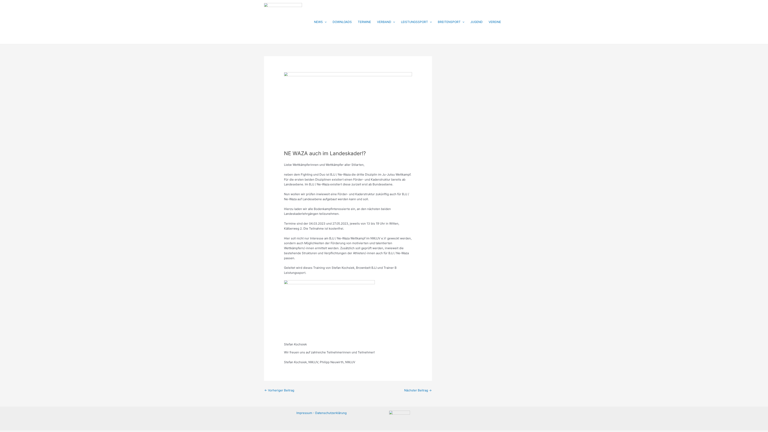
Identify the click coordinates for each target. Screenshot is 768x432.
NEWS (318, 22)
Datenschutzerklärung (331, 413)
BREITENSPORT (449, 22)
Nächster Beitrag (418, 390)
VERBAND (384, 22)
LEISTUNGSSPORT (414, 22)
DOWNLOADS (342, 22)
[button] (325, 22)
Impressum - (305, 413)
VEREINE (495, 22)
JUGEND (476, 22)
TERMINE (364, 22)
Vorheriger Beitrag (279, 390)
